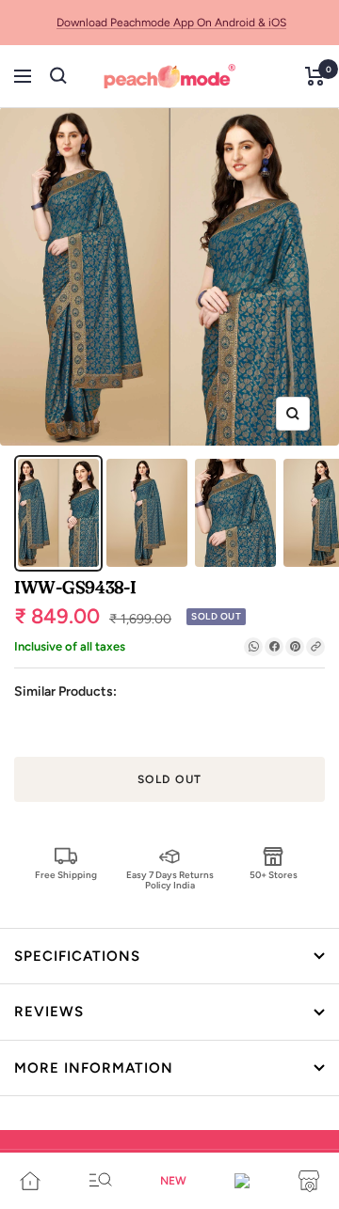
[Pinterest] (294, 646)
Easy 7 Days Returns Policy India (170, 879)
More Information (93, 1068)
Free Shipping (66, 875)
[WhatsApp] (253, 646)
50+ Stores (274, 875)
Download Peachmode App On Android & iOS (171, 22)
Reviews (49, 1011)
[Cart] (315, 76)
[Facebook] (274, 646)
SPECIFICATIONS (77, 956)
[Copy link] (315, 646)
